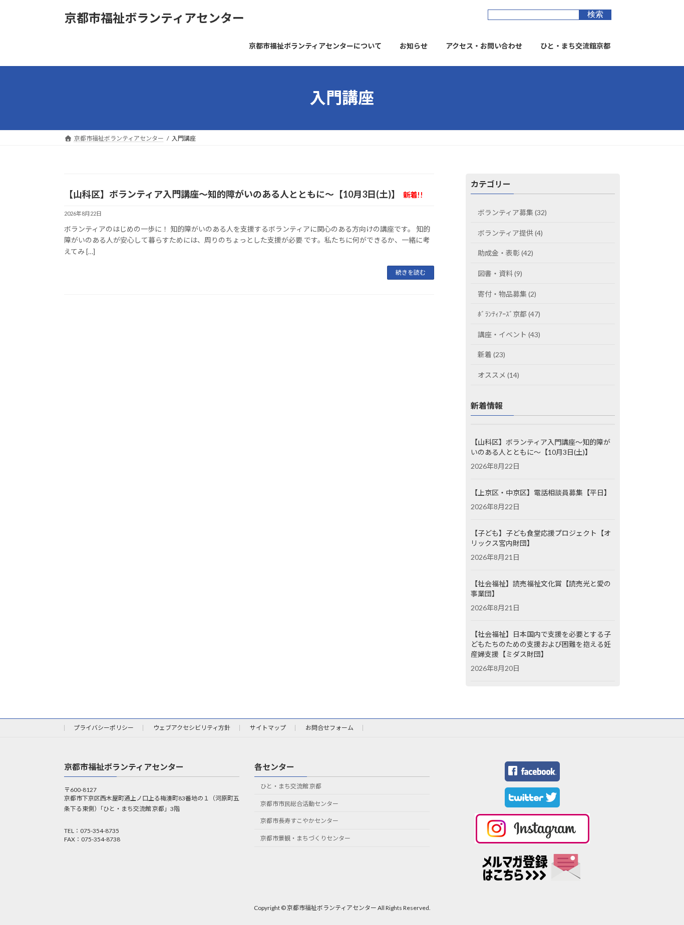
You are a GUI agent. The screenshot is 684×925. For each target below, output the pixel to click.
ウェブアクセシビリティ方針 (191, 727)
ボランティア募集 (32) (512, 212)
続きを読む (411, 272)
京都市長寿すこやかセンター (299, 820)
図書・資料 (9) (500, 273)
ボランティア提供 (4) (510, 232)
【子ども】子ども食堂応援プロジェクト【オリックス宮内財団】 (541, 538)
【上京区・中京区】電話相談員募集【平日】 (541, 492)
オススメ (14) (498, 375)
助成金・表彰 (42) (505, 253)
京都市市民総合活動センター (299, 803)
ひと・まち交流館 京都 (290, 786)
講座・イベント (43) (509, 334)
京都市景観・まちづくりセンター (305, 838)
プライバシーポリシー (104, 727)
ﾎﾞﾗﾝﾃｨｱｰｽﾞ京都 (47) (509, 314)
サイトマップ (268, 727)
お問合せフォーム (329, 727)
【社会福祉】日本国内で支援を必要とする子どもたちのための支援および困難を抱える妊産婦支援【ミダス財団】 (541, 644)
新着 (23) (491, 354)
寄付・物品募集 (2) (507, 293)
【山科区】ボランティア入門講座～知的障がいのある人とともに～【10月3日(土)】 (243, 194)
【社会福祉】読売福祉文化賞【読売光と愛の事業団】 (541, 588)
